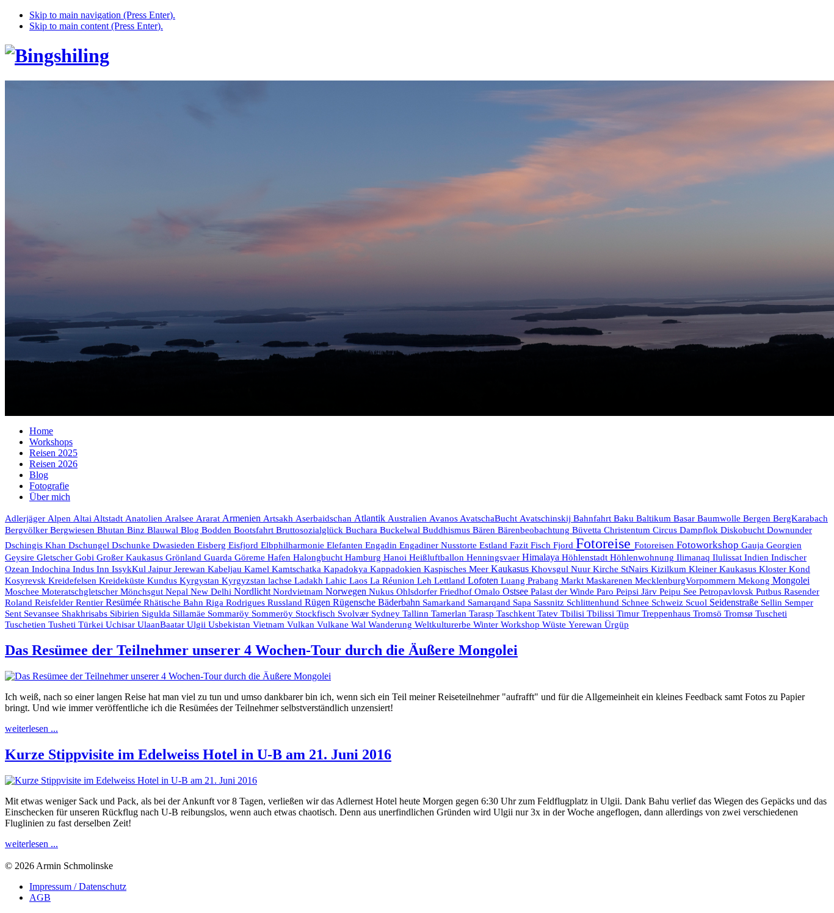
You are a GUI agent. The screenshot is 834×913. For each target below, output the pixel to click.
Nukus (382, 591)
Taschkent (516, 613)
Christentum (628, 530)
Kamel (258, 569)
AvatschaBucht (490, 518)
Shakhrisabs (86, 613)
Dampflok (700, 530)
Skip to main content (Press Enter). (96, 26)
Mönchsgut (142, 591)
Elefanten (346, 545)
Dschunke (132, 545)
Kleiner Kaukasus (724, 569)
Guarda (219, 557)
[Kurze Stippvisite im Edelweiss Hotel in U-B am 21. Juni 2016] (131, 780)
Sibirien (126, 613)
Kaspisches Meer (457, 569)
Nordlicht (253, 591)
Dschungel (90, 545)
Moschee (23, 591)
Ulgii (197, 624)
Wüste (555, 624)
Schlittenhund (594, 602)
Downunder (789, 530)
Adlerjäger (26, 518)
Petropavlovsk (727, 591)
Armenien (242, 518)
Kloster (774, 569)
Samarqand (490, 602)
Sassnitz (550, 602)
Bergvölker (27, 530)
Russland (286, 602)
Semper (799, 602)
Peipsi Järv (637, 591)
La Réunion (393, 580)
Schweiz (668, 602)
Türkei (92, 624)
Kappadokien (397, 569)
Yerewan (586, 624)
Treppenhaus (667, 613)
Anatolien (145, 518)
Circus (666, 530)
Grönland (184, 557)
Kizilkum (670, 569)
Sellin (773, 602)
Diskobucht (743, 530)
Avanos (444, 518)
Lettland (451, 580)
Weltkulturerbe (444, 624)
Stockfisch (317, 613)
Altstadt (109, 518)
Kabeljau (226, 569)
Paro (606, 591)
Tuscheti (771, 613)
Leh (425, 580)
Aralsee (180, 518)
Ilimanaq (694, 557)
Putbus (770, 591)
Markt (573, 580)
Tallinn (416, 613)
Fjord (564, 545)
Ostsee (516, 591)
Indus (84, 569)
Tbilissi (602, 613)
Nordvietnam (299, 591)
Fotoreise (605, 543)
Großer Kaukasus (130, 557)
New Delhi (212, 591)
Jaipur (161, 569)
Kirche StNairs (622, 569)
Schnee (636, 602)
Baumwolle (720, 518)
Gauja (753, 545)
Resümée (124, 602)
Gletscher (56, 557)
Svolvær (354, 613)
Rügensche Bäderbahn (377, 602)
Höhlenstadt (586, 557)
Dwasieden (175, 545)
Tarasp (482, 613)
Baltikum (654, 518)
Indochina (52, 569)
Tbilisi (573, 613)
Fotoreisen (655, 545)
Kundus (163, 580)
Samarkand (445, 602)
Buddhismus (447, 530)
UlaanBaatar (162, 624)
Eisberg (212, 545)
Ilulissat (728, 557)
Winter (487, 624)
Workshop (521, 624)
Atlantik (371, 518)
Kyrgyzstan (245, 580)
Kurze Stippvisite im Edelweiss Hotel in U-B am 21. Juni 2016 (198, 754)
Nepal (177, 591)
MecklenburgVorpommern (686, 580)
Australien (408, 518)
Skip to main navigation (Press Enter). (102, 15)
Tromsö (708, 613)
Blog (191, 530)
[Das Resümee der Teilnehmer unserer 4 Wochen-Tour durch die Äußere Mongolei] (168, 676)
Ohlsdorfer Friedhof (435, 591)
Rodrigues (246, 602)
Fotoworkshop (708, 545)
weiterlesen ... (31, 728)
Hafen (280, 557)
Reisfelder (55, 602)
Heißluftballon (437, 557)
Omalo (488, 591)
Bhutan (112, 530)
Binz (137, 530)
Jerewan (191, 569)
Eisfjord (244, 545)
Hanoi (396, 557)
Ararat (209, 518)
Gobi (85, 557)
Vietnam (270, 624)
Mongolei (791, 580)
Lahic (337, 580)
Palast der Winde (563, 591)
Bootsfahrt (255, 530)
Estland (494, 545)
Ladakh (309, 580)
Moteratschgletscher (81, 591)
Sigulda (157, 613)
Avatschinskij (546, 518)
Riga (216, 602)
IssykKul (130, 569)
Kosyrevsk (26, 580)
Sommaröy (230, 613)
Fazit (520, 545)
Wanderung (391, 624)
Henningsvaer (494, 557)
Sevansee (43, 613)
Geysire (21, 557)
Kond (799, 569)
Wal (359, 624)
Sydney (386, 613)
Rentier (91, 602)
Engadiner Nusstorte (439, 545)
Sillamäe (190, 613)
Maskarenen (610, 580)
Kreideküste (123, 580)
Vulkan (302, 624)
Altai (83, 518)
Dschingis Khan (36, 545)
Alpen (60, 518)
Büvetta (588, 530)
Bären (485, 530)
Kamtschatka (298, 569)
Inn (104, 569)
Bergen (758, 518)
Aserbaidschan (325, 518)
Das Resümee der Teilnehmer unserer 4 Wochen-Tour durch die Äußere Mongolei (261, 650)
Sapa (523, 602)
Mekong (755, 580)
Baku (625, 518)
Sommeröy (274, 613)
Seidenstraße (735, 602)
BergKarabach (800, 518)
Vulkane (334, 624)
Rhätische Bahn (174, 602)
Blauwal (164, 530)
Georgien (784, 545)
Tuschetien (26, 624)
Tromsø (739, 613)
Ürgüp (616, 624)
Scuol (697, 602)
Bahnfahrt (593, 518)
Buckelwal (401, 530)
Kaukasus (511, 569)
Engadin (382, 545)
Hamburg (364, 557)
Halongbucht (319, 557)
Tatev (548, 613)
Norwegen (347, 591)
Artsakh (279, 518)
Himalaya (542, 557)
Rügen (319, 602)
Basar (685, 518)
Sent (14, 613)
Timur (629, 613)
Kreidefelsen (73, 580)
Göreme (250, 557)
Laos (359, 580)
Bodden (217, 530)
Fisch (542, 545)
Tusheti (63, 624)
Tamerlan (450, 613)
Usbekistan (230, 624)
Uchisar (121, 624)
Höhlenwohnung (643, 557)
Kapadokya (347, 569)
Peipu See (679, 591)
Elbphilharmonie (294, 545)
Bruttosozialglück (311, 530)
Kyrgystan (200, 580)
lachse (281, 580)
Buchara (363, 530)
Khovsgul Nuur (562, 569)
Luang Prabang (531, 580)
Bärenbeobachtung (535, 530)
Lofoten (484, 580)
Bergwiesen (73, 530)
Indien (757, 557)
